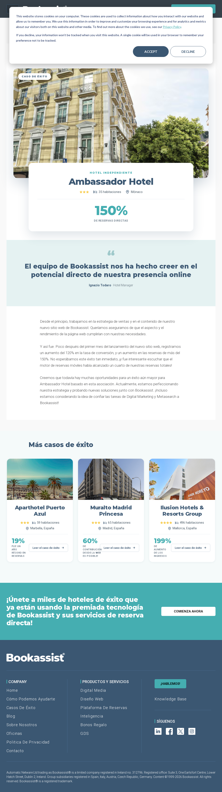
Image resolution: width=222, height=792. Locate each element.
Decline (188, 51)
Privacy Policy (172, 27)
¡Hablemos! (170, 684)
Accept (150, 51)
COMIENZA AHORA (188, 611)
